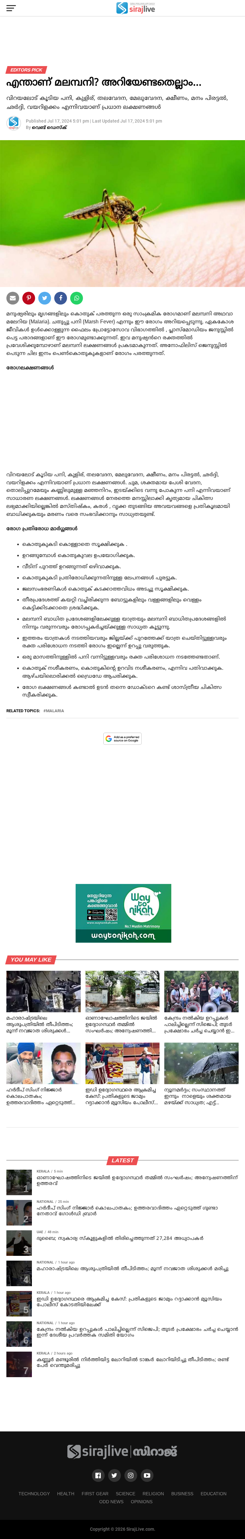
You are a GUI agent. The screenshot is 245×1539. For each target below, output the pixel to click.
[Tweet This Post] (44, 299)
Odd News (111, 1501)
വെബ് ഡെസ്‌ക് (49, 128)
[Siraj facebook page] (98, 1475)
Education (213, 1493)
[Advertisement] (122, 428)
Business (182, 1493)
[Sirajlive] (122, 1458)
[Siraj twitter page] (114, 1475)
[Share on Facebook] (76, 299)
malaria (55, 711)
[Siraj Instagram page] (130, 1475)
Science (125, 1493)
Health (65, 1493)
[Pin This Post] (28, 299)
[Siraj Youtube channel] (147, 1475)
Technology (34, 1493)
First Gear (95, 1493)
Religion (153, 1493)
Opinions (141, 1501)
